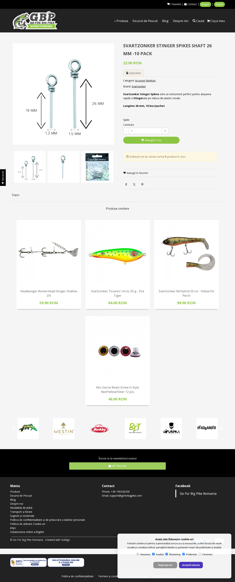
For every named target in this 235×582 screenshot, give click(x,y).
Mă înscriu (119, 466)
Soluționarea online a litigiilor (27, 532)
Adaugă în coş (152, 140)
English (219, 4)
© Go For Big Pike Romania (26, 540)
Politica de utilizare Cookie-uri (27, 524)
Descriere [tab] (135, 73)
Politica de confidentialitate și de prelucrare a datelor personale (47, 520)
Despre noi (180, 21)
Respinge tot (165, 565)
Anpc (13, 528)
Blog (165, 21)
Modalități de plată (21, 507)
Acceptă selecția (191, 565)
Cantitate (128, 124)
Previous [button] (14, 428)
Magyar (205, 4)
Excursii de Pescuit (145, 21)
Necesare (145, 554)
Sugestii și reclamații (22, 515)
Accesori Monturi (145, 80)
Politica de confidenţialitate (78, 576)
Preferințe (191, 554)
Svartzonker (139, 86)
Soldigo (65, 540)
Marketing (174, 554)
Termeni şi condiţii (109, 576)
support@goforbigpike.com (126, 495)
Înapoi (15, 195)
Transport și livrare (21, 511)
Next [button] (221, 428)
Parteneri (207, 554)
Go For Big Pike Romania (198, 493)
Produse (122, 21)
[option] (63, 94)
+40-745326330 (120, 491)
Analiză (160, 554)
